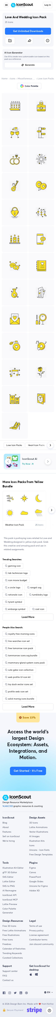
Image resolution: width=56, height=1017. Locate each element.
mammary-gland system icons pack (26, 662)
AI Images (34, 836)
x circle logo (14, 587)
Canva (32, 872)
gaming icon (14, 565)
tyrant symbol (15, 601)
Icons (12, 78)
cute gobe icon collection (20, 669)
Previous (8, 461)
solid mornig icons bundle (21, 698)
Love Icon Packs (46, 78)
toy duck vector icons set (20, 684)
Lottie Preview (9, 904)
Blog (4, 822)
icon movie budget (17, 580)
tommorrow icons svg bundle (22, 655)
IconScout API (9, 895)
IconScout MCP (10, 899)
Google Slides (36, 881)
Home (5, 78)
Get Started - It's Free (28, 771)
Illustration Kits (36, 840)
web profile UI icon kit (19, 677)
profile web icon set (18, 691)
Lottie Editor (8, 881)
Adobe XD (34, 890)
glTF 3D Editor (9, 872)
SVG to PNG (8, 886)
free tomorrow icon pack (20, 648)
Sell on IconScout (11, 836)
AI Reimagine (9, 890)
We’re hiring (8, 840)
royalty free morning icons (21, 633)
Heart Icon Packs (36, 445)
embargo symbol (16, 609)
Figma (32, 867)
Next (48, 461)
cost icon (39, 609)
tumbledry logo (40, 594)
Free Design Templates (41, 854)
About (5, 827)
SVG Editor (7, 876)
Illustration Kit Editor (12, 867)
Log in (47, 5)
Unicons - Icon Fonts (39, 850)
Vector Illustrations (38, 831)
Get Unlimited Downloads (28, 31)
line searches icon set (19, 641)
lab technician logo (18, 573)
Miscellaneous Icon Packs (26, 78)
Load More (28, 617)
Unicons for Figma (38, 886)
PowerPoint (35, 876)
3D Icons (33, 822)
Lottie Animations (38, 827)
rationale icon (15, 594)
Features (6, 831)
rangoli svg (35, 587)
